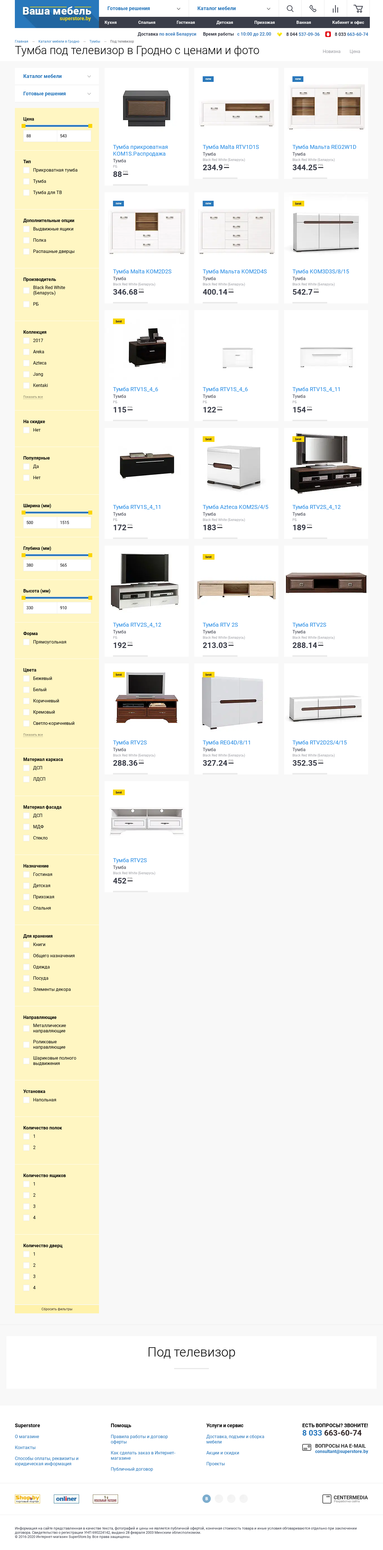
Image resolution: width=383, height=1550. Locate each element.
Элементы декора (52, 989)
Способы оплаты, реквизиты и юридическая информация (47, 1461)
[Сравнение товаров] (335, 8)
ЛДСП (39, 779)
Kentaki (40, 385)
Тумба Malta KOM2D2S (142, 271)
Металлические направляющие (49, 1028)
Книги (39, 944)
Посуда (41, 978)
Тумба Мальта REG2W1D (324, 147)
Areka (38, 351)
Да (36, 466)
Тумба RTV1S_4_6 (135, 389)
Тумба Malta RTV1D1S (231, 147)
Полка (39, 240)
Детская (224, 22)
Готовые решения (44, 93)
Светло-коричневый (54, 723)
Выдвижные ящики (53, 229)
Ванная (303, 22)
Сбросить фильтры (56, 1309)
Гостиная (186, 22)
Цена (355, 51)
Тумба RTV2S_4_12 (316, 507)
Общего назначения (54, 955)
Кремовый (44, 712)
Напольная (44, 1099)
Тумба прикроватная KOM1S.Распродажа (140, 150)
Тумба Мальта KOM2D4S (235, 271)
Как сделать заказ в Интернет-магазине (143, 1455)
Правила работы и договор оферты (139, 1439)
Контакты (25, 1447)
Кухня (111, 22)
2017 (38, 340)
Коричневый (46, 701)
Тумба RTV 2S (220, 624)
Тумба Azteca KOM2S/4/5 (235, 507)
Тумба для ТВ (47, 192)
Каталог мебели (42, 76)
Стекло (40, 838)
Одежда (41, 967)
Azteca (40, 363)
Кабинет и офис (348, 22)
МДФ (38, 826)
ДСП (37, 768)
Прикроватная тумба (55, 170)
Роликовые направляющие (49, 1044)
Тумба (39, 181)
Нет (37, 430)
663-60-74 (332, 1433)
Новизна (332, 51)
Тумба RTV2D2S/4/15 (319, 742)
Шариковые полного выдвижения (54, 1060)
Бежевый (42, 678)
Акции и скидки (222, 1453)
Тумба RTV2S (309, 624)
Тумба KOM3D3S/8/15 (320, 271)
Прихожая (264, 22)
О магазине (27, 1436)
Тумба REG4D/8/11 (227, 742)
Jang (38, 374)
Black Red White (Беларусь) (49, 290)
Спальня (146, 22)
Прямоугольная (49, 642)
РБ (36, 304)
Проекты (215, 1463)
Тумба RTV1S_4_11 (316, 389)
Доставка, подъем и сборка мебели (235, 1439)
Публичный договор (132, 1469)
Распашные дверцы (54, 251)
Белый (40, 689)
